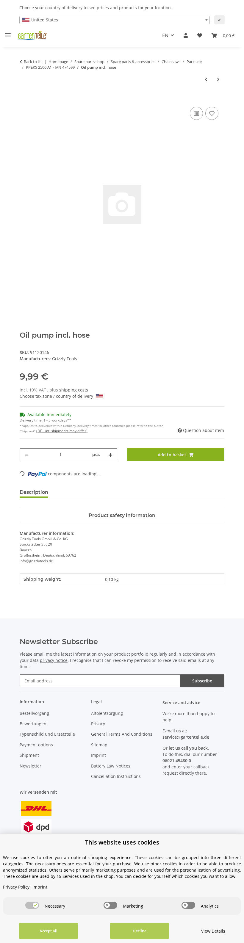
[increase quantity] (110, 455)
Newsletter (30, 766)
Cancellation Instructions (116, 776)
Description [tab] (34, 492)
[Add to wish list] (211, 113)
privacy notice (54, 660)
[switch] (32, 905)
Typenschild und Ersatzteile (47, 734)
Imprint (98, 755)
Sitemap (99, 745)
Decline (139, 930)
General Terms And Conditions (121, 734)
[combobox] (114, 20)
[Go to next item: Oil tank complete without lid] (218, 79)
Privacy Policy (16, 887)
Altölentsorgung (107, 713)
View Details (213, 931)
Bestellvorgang (34, 713)
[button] (186, 35)
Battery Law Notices (110, 766)
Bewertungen (33, 723)
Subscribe (202, 681)
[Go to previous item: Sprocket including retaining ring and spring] (206, 79)
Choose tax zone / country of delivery (57, 396)
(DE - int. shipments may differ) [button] (61, 430)
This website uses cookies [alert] (122, 842)
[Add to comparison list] (196, 113)
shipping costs (73, 390)
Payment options (36, 745)
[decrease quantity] (26, 455)
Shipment (29, 755)
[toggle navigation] (8, 32)
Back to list (33, 61)
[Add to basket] (24, 98)
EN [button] (165, 35)
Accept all (48, 930)
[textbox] (114, 20)
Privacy (98, 723)
